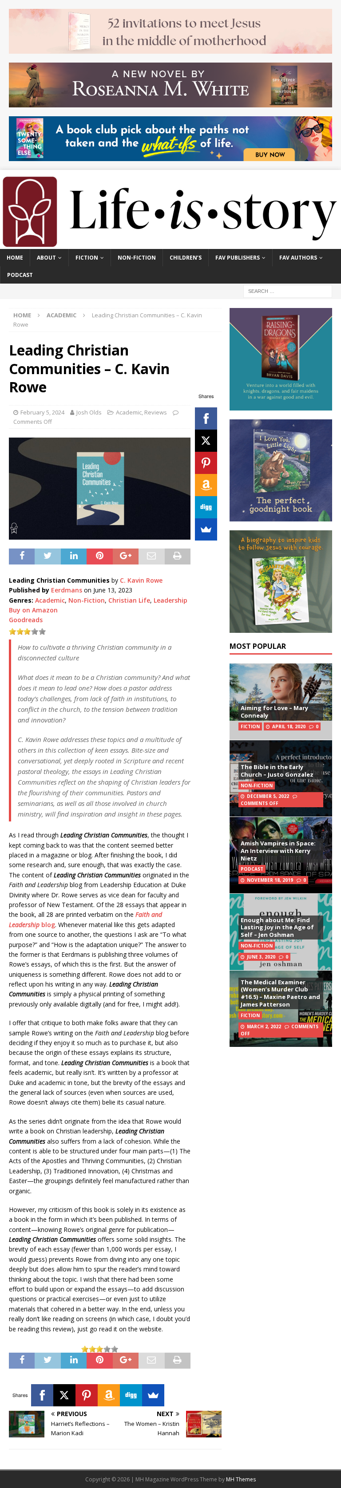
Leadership (170, 600)
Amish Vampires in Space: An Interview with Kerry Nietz (278, 850)
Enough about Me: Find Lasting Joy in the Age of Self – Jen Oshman (277, 927)
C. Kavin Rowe (141, 580)
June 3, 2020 (261, 957)
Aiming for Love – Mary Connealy (274, 711)
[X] (206, 441)
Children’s (186, 257)
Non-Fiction (137, 257)
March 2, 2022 (264, 1026)
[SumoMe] (206, 529)
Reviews (155, 412)
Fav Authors (298, 257)
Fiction (86, 257)
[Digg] (206, 507)
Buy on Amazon (33, 610)
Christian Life (129, 600)
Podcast (20, 275)
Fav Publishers (237, 257)
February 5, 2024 (42, 412)
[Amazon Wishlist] (206, 485)
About (46, 257)
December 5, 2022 (268, 796)
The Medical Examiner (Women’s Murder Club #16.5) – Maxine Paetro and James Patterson (280, 993)
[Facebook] (206, 418)
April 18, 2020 (288, 726)
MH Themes (241, 1479)
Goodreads (26, 620)
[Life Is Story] (170, 244)
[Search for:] (287, 291)
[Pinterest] (206, 463)
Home (15, 257)
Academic (129, 412)
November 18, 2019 (270, 880)
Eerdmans (66, 590)
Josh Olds (89, 412)
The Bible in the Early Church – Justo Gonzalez (277, 770)
